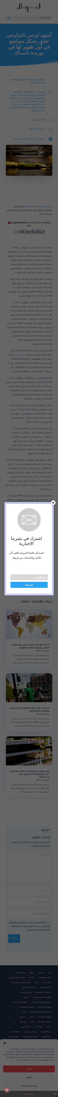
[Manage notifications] (6, 1090)
